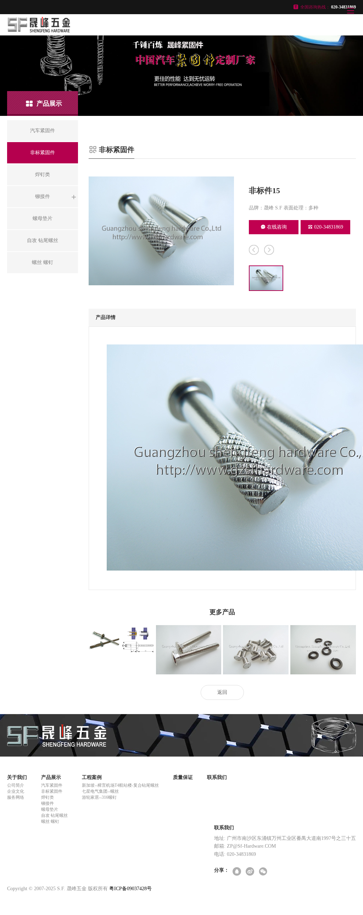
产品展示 (51, 777)
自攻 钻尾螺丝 (54, 815)
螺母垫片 (49, 809)
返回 (222, 692)
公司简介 (15, 785)
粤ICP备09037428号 (130, 888)
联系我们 (217, 777)
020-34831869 (328, 227)
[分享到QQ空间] (237, 872)
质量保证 (183, 777)
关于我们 (17, 777)
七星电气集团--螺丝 (100, 791)
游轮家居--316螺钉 (99, 797)
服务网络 (15, 797)
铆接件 (47, 803)
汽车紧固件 (51, 785)
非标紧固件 (51, 791)
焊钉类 (47, 797)
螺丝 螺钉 (50, 821)
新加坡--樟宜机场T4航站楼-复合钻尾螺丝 (120, 785)
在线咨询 (277, 227)
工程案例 (92, 777)
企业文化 (15, 791)
